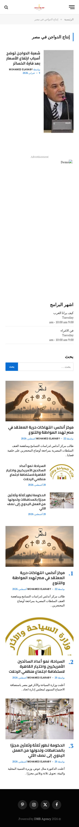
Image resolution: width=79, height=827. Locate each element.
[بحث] (6, 7)
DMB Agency (42, 819)
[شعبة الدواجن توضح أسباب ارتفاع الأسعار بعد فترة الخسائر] (59, 91)
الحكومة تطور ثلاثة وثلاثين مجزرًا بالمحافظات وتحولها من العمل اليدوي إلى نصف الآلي (26, 501)
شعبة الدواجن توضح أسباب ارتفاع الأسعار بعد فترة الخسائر (23, 58)
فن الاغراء (67, 330)
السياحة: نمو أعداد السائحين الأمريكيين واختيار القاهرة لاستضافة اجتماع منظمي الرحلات (26, 472)
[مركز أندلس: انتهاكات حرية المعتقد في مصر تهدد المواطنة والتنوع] (39, 401)
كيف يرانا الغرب (63, 313)
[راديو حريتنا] (39, 7)
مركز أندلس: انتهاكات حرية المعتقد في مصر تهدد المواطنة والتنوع (41, 430)
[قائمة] (72, 7)
